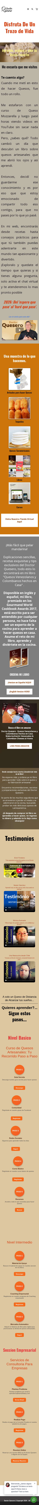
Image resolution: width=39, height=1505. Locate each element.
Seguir (15, 1149)
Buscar (19, 1210)
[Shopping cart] (37, 9)
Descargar (19, 1088)
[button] (28, 9)
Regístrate (16, 1118)
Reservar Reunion (19, 1461)
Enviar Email (19, 1400)
